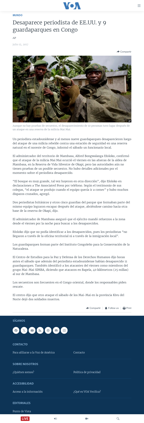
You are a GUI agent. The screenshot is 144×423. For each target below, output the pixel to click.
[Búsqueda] (118, 418)
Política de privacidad (86, 372)
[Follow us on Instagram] (64, 330)
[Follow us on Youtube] (32, 330)
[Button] (124, 52)
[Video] (86, 418)
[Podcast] (48, 330)
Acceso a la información (28, 391)
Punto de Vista (22, 411)
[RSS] (40, 330)
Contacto (79, 352)
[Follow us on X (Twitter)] (24, 330)
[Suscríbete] (56, 330)
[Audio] (55, 418)
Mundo (17, 15)
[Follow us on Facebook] (16, 330)
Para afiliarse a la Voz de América (34, 352)
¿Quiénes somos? (23, 372)
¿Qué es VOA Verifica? (87, 391)
